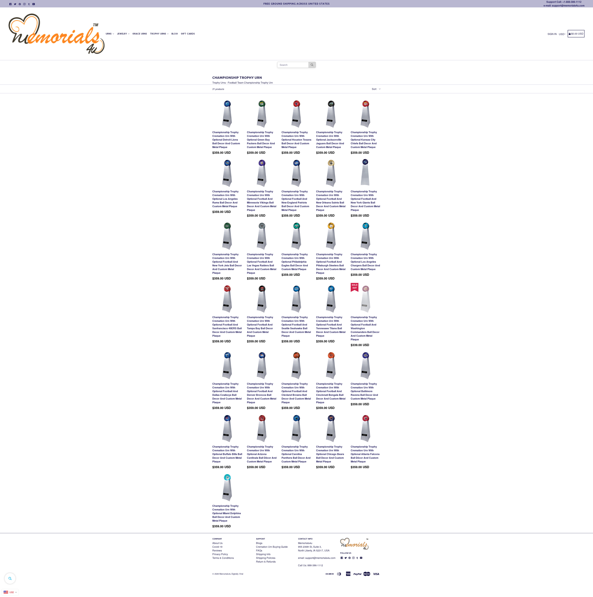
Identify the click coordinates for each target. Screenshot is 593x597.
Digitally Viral (237, 573)
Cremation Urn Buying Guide (272, 546)
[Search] (312, 65)
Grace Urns (139, 33)
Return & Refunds (266, 561)
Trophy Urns (158, 33)
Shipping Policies (265, 558)
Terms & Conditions (223, 558)
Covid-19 (217, 546)
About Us (217, 543)
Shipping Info (263, 554)
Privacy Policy (220, 554)
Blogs (259, 543)
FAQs (259, 550)
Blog (175, 33)
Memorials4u (225, 573)
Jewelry (122, 33)
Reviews (217, 550)
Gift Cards (188, 33)
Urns (109, 33)
